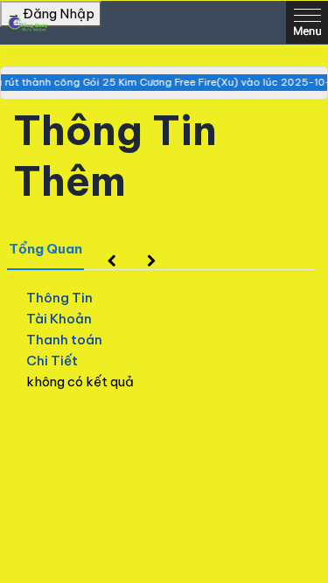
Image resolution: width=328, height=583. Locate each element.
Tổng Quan (45, 248)
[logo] (26, 23)
